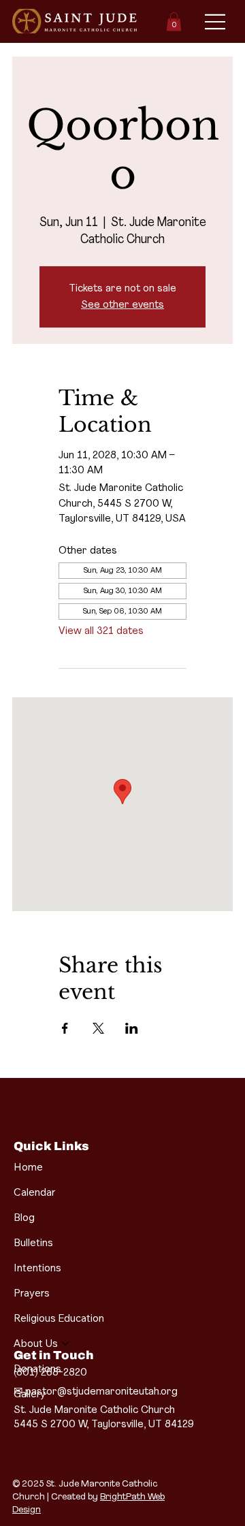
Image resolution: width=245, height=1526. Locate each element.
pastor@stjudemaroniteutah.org (101, 1391)
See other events (122, 305)
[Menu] (216, 22)
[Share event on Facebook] (65, 1028)
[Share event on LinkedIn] (131, 1028)
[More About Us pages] (65, 1343)
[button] (174, 21)
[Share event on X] (98, 1028)
